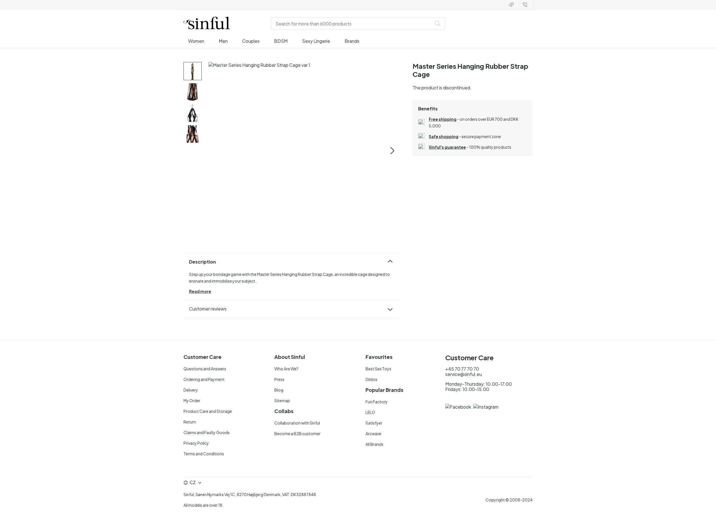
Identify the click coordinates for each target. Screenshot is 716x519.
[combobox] (352, 23)
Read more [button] (200, 291)
